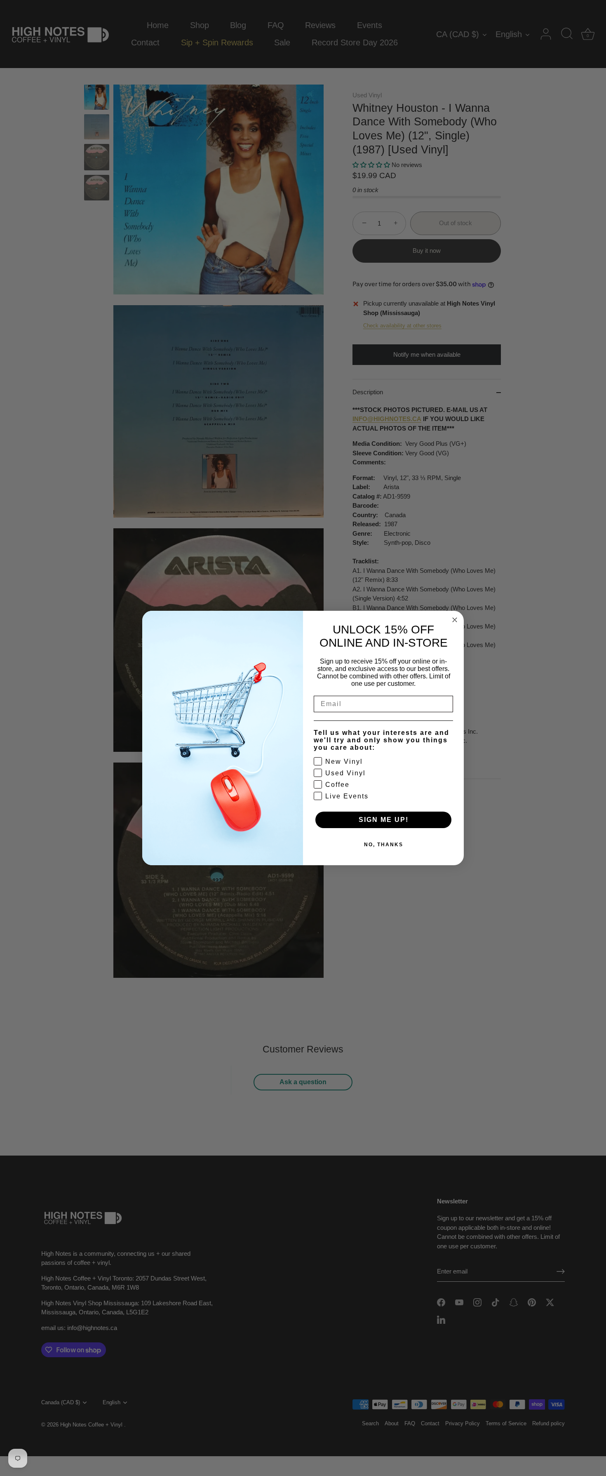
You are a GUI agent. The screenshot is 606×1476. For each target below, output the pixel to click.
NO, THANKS (383, 844)
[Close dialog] (455, 620)
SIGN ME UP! (384, 819)
